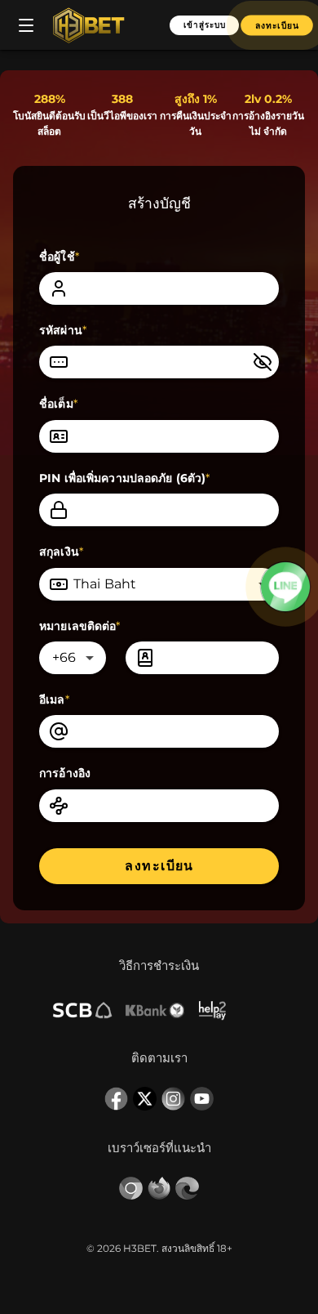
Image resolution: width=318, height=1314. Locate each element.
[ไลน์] (285, 586)
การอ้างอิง (65, 773)
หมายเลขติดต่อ (80, 626)
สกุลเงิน (61, 551)
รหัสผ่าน (62, 330)
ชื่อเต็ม (58, 403)
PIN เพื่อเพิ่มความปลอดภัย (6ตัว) (124, 478)
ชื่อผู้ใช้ (59, 256)
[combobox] (159, 584)
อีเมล (54, 699)
